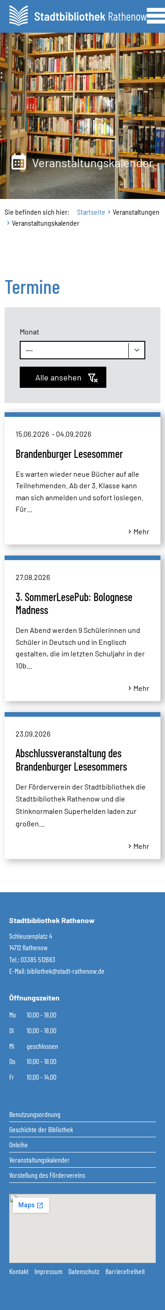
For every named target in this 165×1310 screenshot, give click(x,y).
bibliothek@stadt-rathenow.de (65, 970)
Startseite (91, 211)
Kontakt (19, 1271)
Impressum (49, 1271)
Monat (29, 331)
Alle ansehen (58, 377)
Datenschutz (84, 1271)
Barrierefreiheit (125, 1271)
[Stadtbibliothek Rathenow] (78, 14)
